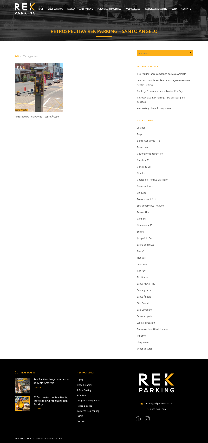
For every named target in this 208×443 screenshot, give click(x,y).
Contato (81, 421)
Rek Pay (141, 270)
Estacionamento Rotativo (150, 205)
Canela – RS (143, 160)
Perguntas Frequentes (88, 400)
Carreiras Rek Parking (88, 410)
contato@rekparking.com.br (158, 403)
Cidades (141, 173)
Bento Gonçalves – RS (148, 140)
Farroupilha (143, 212)
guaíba (140, 231)
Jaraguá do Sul (144, 238)
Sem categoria (144, 316)
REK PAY (81, 395)
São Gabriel (143, 303)
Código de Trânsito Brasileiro (152, 179)
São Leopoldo (144, 309)
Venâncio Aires (144, 348)
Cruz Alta (141, 192)
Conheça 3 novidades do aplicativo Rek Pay (160, 91)
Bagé (140, 134)
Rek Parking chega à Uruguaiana (154, 108)
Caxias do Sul (144, 166)
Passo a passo (84, 405)
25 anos (141, 127)
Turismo (141, 335)
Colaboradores (145, 186)
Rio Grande (143, 277)
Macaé (140, 251)
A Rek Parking (84, 390)
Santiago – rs (144, 290)
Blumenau (142, 147)
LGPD (80, 416)
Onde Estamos (84, 384)
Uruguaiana (143, 342)
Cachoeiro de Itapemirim (150, 153)
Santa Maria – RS (146, 283)
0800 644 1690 (158, 409)
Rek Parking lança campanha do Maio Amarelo (161, 73)
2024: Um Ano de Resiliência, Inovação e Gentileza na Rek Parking (50, 400)
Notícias (141, 257)
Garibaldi (141, 218)
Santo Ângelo (144, 296)
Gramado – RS (144, 225)
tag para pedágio (146, 322)
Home (80, 379)
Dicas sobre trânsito (147, 199)
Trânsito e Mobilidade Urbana (152, 329)
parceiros (142, 264)
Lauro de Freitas (145, 244)
